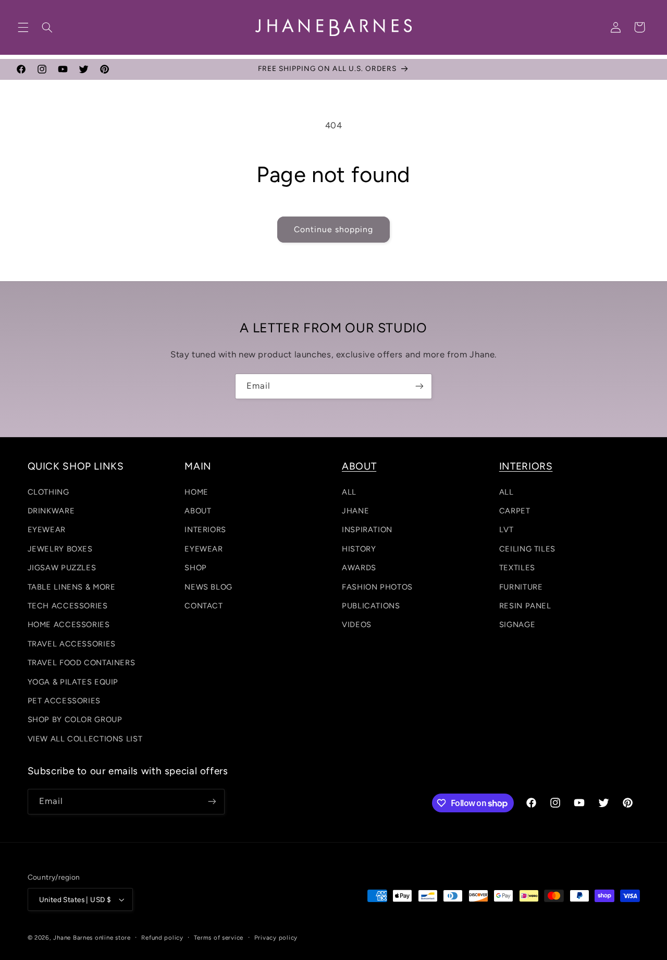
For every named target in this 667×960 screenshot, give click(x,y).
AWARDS (359, 567)
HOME (196, 492)
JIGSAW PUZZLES (62, 567)
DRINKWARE (51, 510)
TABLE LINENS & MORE (72, 587)
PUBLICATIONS (371, 605)
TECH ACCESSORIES (68, 605)
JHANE (355, 510)
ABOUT (197, 510)
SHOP (195, 567)
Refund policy (162, 937)
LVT (506, 529)
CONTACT (203, 605)
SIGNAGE (517, 624)
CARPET (514, 510)
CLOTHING (48, 492)
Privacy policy (276, 937)
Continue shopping (334, 229)
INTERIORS (205, 529)
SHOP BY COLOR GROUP (75, 719)
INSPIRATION (367, 529)
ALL (349, 492)
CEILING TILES (527, 549)
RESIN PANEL (525, 605)
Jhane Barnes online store (91, 937)
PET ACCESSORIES (64, 700)
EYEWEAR (47, 529)
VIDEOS (357, 624)
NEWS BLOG (208, 587)
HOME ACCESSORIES (69, 624)
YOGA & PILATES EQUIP (73, 682)
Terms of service (218, 937)
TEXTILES (517, 567)
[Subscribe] (419, 386)
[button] (23, 27)
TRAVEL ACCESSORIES (72, 644)
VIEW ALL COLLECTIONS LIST (85, 738)
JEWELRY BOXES (60, 549)
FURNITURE (521, 587)
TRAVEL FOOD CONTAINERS (81, 662)
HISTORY (359, 549)
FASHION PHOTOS (377, 587)
